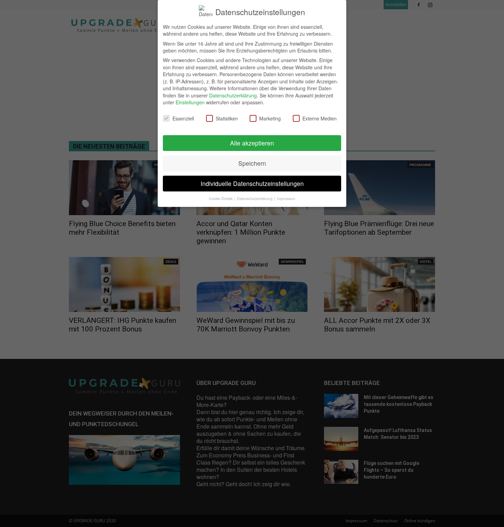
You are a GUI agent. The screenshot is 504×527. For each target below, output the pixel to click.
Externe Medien (319, 118)
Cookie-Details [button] (221, 198)
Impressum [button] (286, 198)
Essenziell (183, 118)
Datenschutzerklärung (233, 95)
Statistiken (227, 118)
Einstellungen (190, 102)
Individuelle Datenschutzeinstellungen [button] (252, 183)
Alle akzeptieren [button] (252, 143)
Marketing (270, 118)
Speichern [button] (252, 163)
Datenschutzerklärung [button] (255, 198)
